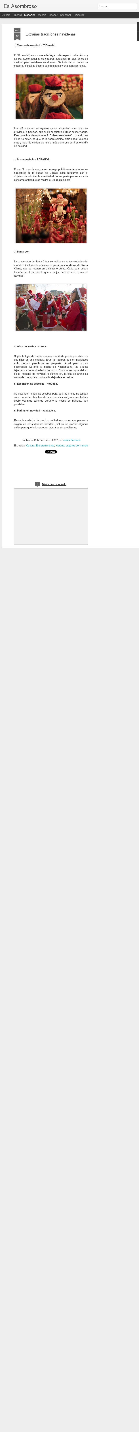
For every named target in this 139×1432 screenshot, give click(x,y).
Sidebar (53, 15)
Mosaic (42, 15)
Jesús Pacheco (72, 440)
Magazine (29, 15)
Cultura (30, 445)
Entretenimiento (45, 445)
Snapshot (65, 15)
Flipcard (17, 15)
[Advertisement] (108, 85)
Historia (60, 445)
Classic (6, 15)
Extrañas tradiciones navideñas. (51, 34)
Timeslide (79, 15)
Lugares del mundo (77, 445)
